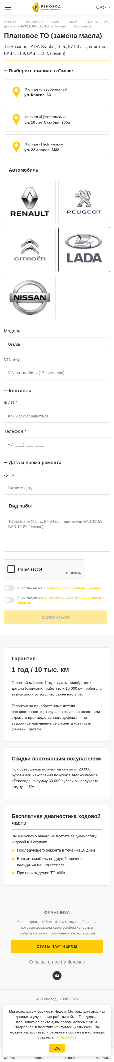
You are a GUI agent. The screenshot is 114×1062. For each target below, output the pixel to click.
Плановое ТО (34, 22)
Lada (56, 22)
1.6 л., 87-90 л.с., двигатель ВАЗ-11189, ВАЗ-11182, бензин (57, 24)
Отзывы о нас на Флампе (57, 962)
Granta (72, 22)
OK (57, 1048)
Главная (10, 22)
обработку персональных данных (72, 588)
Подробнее (67, 1037)
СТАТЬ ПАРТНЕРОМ (57, 946)
